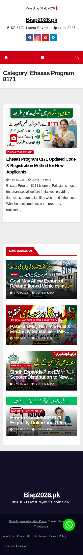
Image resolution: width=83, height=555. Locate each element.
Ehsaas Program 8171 (19, 152)
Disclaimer (40, 536)
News (14, 274)
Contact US (24, 536)
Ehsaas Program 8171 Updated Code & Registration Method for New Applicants (41, 165)
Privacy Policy (57, 536)
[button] (77, 57)
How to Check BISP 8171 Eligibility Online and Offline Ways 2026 (39, 422)
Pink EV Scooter (20, 365)
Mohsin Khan (41, 179)
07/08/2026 (21, 292)
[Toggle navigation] (42, 57)
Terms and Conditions (15, 546)
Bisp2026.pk (41, 19)
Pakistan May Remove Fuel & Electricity (34, 320)
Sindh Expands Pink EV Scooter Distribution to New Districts (39, 377)
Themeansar (41, 526)
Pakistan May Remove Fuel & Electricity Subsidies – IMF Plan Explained (40, 331)
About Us (8, 536)
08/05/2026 (17, 179)
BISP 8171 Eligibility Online (26, 411)
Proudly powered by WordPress (28, 521)
